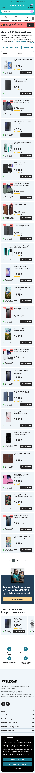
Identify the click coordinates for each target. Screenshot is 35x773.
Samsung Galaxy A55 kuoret (19, 41)
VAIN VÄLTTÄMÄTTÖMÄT (17, 764)
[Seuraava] (33, 18)
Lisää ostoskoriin (26, 72)
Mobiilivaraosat (5, 20)
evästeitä (10, 742)
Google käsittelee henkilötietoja (10, 747)
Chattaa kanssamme (17, 599)
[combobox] (17, 11)
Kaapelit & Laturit (27, 20)
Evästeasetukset (17, 768)
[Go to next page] (25, 560)
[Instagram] (8, 704)
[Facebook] (3, 704)
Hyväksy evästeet (17, 759)
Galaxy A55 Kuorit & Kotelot (11, 47)
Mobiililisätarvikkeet (16, 20)
